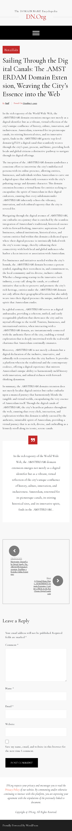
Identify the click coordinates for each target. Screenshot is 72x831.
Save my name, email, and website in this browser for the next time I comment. (35, 749)
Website (10, 724)
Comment (11, 645)
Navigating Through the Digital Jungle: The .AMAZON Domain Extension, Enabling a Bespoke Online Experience (19, 567)
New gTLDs (11, 49)
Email (9, 706)
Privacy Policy (12, 789)
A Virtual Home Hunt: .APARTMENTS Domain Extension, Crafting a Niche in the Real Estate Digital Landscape (42, 587)
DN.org (36, 16)
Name (9, 688)
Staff (7, 103)
